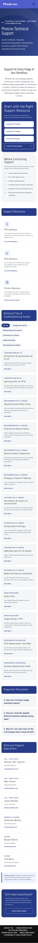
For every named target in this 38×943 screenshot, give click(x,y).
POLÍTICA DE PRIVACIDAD (18, 930)
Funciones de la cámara (11, 335)
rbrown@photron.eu (10, 846)
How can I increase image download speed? (16, 701)
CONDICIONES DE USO (24, 928)
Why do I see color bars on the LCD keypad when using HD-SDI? (19, 730)
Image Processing (9, 340)
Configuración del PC (20, 325)
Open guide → (8, 369)
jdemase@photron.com (11, 808)
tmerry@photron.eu (10, 866)
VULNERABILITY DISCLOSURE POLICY (18, 935)
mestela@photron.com (11, 788)
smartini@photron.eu (10, 827)
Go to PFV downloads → (11, 241)
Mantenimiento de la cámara (12, 330)
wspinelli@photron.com (11, 769)
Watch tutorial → (9, 488)
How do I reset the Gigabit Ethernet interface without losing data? (18, 716)
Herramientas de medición (11, 345)
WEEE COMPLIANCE (27, 932)
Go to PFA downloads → (11, 271)
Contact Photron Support (19, 911)
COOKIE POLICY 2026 (9, 932)
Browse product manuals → (12, 300)
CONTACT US (8, 928)
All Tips (5, 325)
